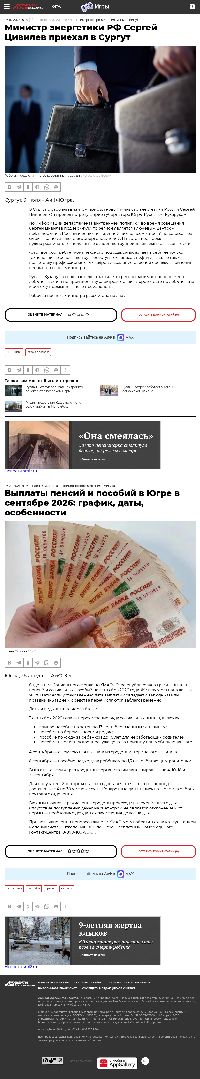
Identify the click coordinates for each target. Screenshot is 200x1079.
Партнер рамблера (80, 1060)
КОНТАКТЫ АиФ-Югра (53, 982)
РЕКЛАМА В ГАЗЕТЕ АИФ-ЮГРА (129, 982)
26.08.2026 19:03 (16, 485)
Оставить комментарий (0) (159, 314)
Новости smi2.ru (21, 471)
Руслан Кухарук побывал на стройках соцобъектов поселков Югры (54, 389)
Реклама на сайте (88, 982)
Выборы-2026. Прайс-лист (57, 988)
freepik (106, 175)
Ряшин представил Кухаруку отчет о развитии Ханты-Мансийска (53, 404)
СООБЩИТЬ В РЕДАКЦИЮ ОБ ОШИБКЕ (108, 988)
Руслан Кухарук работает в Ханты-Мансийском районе (147, 389)
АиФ (33, 651)
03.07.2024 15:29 (16, 20)
